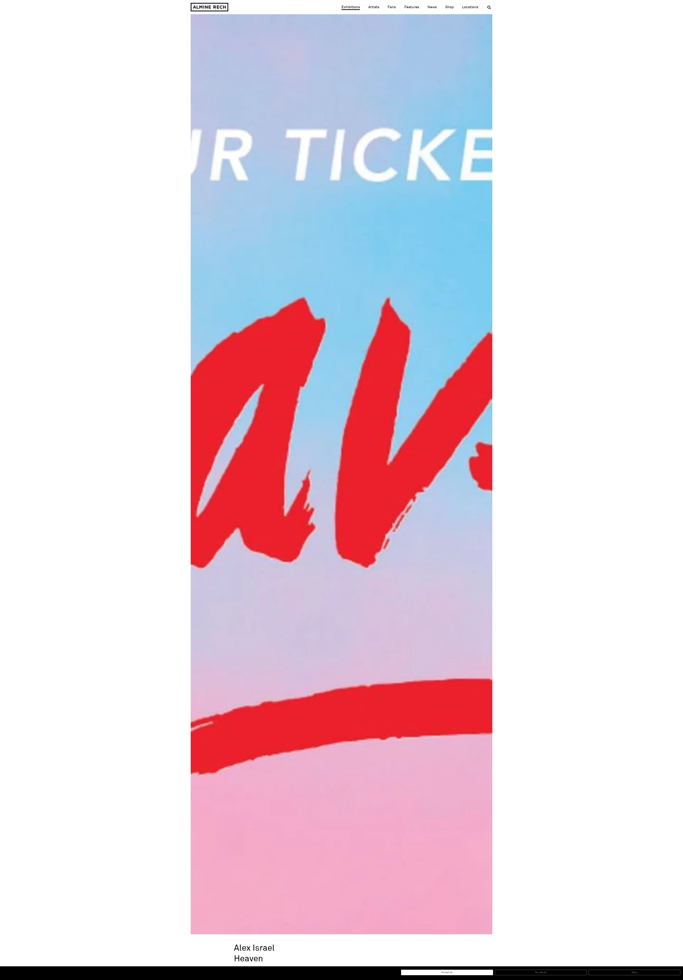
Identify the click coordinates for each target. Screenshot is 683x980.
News (432, 7)
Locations (470, 7)
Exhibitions (351, 7)
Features (411, 7)
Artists (373, 7)
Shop (449, 7)
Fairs (392, 7)
